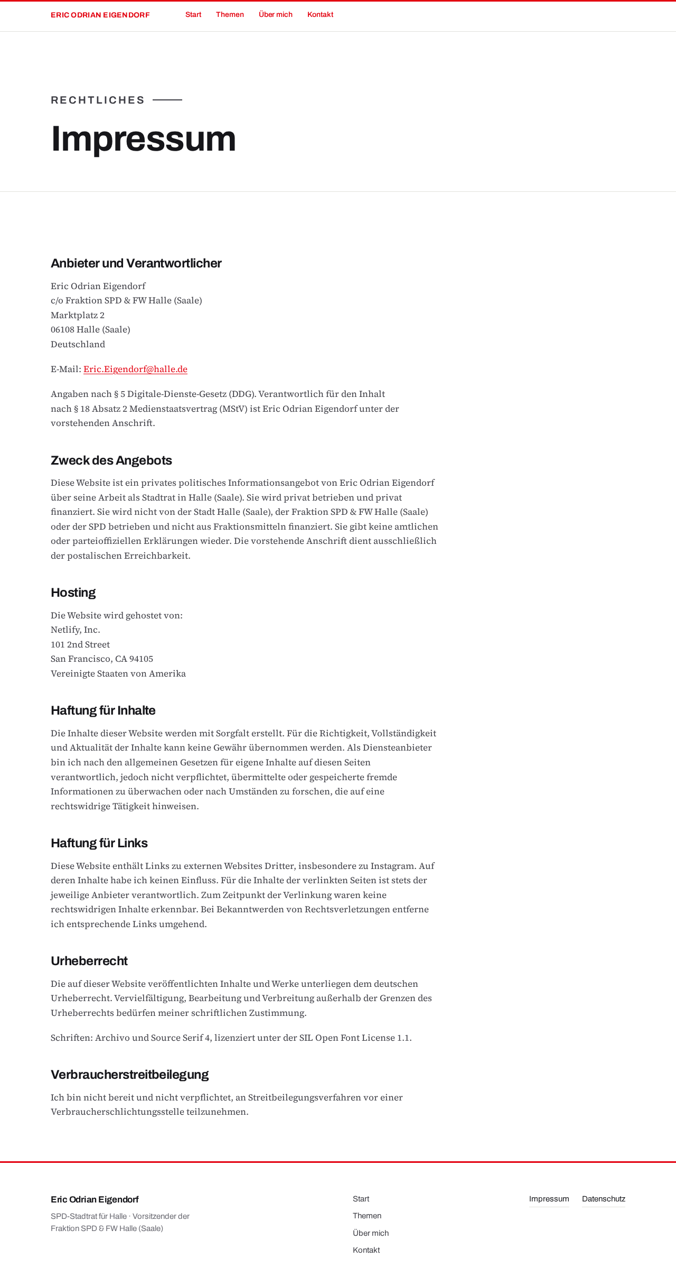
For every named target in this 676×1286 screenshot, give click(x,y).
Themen (230, 14)
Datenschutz (603, 1199)
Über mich (276, 14)
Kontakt (320, 14)
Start (193, 14)
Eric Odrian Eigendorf (100, 15)
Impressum (549, 1199)
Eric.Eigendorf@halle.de (135, 369)
